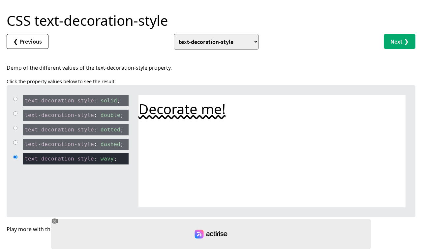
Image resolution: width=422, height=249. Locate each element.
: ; (72, 100)
